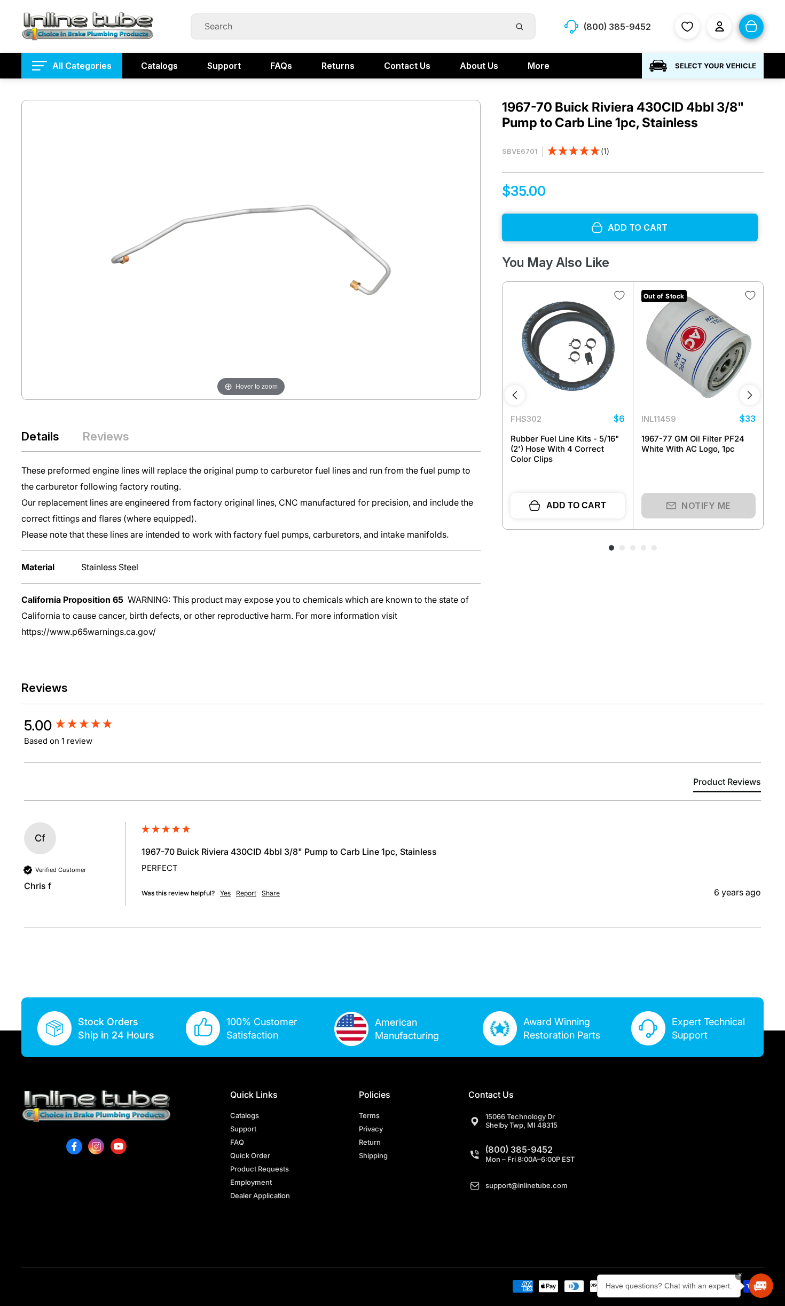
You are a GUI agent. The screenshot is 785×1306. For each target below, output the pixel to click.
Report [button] (246, 893)
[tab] (727, 784)
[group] (80, 725)
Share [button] (271, 893)
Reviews (106, 436)
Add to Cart (576, 505)
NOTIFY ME (706, 505)
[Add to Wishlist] (619, 295)
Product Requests (259, 1169)
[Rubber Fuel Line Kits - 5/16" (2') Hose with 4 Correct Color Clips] (568, 347)
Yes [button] (225, 893)
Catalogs (244, 1115)
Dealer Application (260, 1195)
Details (40, 436)
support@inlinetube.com (526, 1185)
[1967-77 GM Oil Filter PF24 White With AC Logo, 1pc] (698, 347)
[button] (578, 152)
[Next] (750, 395)
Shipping (373, 1155)
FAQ (237, 1142)
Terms (369, 1115)
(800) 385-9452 (519, 1149)
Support (243, 1128)
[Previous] (515, 395)
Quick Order (250, 1155)
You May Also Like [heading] (555, 262)
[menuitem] (71, 65)
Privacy (371, 1128)
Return (370, 1142)
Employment (251, 1182)
